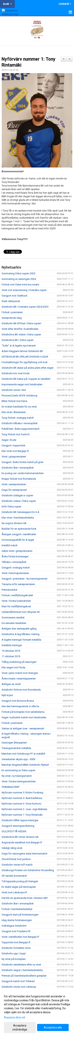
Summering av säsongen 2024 (19, 278)
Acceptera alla (53, 1027)
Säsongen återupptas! (14, 742)
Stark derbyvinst (11, 301)
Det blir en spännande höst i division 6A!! (25, 897)
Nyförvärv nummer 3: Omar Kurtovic (21, 803)
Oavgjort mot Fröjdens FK (16, 931)
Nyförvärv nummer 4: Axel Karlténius (22, 798)
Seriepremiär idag (12, 317)
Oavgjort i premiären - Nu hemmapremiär (24, 578)
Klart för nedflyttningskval (16, 606)
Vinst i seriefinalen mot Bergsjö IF (20, 936)
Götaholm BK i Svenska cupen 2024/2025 (25, 306)
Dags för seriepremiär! (14, 489)
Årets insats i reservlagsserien (19, 678)
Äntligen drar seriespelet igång (19, 628)
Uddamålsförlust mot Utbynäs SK (21, 611)
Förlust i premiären (12, 312)
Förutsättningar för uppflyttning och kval (24, 362)
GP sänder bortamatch (14, 875)
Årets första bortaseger (15, 556)
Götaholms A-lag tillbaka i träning (20, 634)
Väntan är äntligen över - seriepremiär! (23, 728)
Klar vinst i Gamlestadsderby (18, 517)
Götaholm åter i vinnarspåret (18, 467)
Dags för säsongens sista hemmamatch (24, 853)
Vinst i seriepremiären (14, 484)
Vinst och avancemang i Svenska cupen (24, 290)
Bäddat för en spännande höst (19, 528)
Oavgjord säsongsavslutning (18, 825)
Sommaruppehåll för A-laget (18, 539)
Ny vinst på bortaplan (14, 959)
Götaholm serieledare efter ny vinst (21, 964)
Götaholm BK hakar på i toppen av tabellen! (26, 378)
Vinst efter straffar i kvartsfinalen (20, 328)
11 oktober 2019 (11, 656)
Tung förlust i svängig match (18, 417)
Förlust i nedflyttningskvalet (17, 595)
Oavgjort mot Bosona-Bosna (18, 700)
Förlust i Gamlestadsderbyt (17, 909)
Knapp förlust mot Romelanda (19, 478)
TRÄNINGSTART (11, 786)
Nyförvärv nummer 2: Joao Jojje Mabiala (24, 809)
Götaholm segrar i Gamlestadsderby (22, 970)
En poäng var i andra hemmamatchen (23, 473)
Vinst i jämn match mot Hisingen (20, 673)
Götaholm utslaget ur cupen (17, 495)
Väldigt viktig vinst (12, 848)
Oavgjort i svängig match (16, 567)
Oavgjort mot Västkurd (14, 295)
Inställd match (10, 545)
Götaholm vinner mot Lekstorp (19, 986)
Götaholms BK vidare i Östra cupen (21, 334)
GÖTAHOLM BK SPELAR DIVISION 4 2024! (25, 356)
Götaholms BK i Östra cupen (18, 340)
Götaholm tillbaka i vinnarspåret (19, 423)
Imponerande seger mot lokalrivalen (22, 384)
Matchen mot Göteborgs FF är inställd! (23, 753)
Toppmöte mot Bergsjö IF (16, 942)
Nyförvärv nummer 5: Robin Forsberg (22, 792)
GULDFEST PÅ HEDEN (14, 831)
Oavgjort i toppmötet (13, 445)
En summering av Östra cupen (18, 770)
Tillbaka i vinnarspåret (14, 562)
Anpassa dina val (14, 1017)
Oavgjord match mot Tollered (18, 981)
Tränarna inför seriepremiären (18, 584)
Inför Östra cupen (11, 506)
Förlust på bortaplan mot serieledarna (23, 711)
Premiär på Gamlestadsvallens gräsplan (24, 975)
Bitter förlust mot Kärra (14, 401)
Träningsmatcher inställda (16, 748)
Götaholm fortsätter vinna (16, 947)
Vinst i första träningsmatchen (19, 781)
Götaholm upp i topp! (14, 953)
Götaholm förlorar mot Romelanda (21, 689)
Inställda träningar (12, 645)
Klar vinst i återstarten (14, 412)
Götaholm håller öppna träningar (20, 820)
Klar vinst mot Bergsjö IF (15, 451)
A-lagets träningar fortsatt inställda (21, 639)
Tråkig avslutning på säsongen (19, 661)
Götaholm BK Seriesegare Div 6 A (20, 512)
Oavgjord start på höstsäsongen (20, 914)
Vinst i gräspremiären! (14, 456)
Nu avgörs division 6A (14, 523)
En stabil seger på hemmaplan (19, 886)
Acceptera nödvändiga (19, 1027)
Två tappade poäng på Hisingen (20, 881)
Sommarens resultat (13, 617)
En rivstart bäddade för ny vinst (19, 406)
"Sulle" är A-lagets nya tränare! (19, 345)
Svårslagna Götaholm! (14, 925)
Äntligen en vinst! (11, 684)
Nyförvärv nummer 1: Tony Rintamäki (22, 814)
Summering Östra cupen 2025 (18, 273)
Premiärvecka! (9, 589)
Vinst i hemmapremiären (15, 573)
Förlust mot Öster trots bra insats (20, 284)
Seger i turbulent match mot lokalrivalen (24, 717)
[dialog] (37, 1012)
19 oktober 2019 (11, 650)
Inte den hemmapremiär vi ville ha (20, 706)
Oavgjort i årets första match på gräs (22, 462)
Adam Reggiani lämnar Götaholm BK (22, 351)
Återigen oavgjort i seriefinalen (19, 534)
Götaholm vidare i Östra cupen (19, 500)
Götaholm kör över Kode (15, 373)
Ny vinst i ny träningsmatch (17, 775)
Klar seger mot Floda (13, 667)
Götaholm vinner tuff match (17, 864)
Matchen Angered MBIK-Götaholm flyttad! (25, 764)
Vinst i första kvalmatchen (16, 600)
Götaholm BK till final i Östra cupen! (21, 323)
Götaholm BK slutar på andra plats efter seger (27, 367)
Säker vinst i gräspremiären (17, 550)
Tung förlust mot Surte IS (16, 434)
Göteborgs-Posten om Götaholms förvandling (28, 870)
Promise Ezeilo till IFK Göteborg (19, 395)
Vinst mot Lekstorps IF (14, 892)
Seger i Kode (9, 439)
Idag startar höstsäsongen (17, 920)
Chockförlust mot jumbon (16, 859)
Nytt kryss (7, 695)
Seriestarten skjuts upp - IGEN (18, 759)
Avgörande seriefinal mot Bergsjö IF (22, 842)
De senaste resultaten (14, 623)
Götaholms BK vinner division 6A (20, 836)
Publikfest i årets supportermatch (20, 428)
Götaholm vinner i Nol (14, 389)
